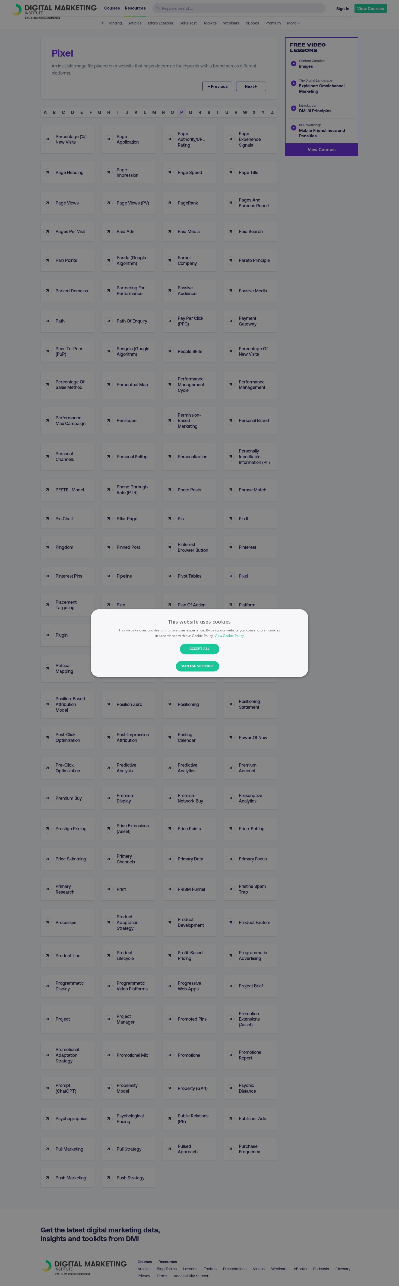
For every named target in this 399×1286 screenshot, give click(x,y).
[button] (199, 666)
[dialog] (199, 643)
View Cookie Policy (229, 635)
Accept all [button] (199, 649)
